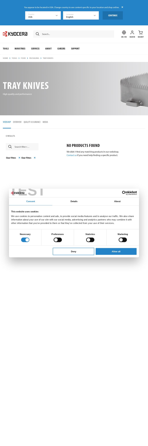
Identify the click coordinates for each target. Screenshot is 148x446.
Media (45, 122)
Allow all (116, 251)
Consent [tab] (30, 201)
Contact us (72, 155)
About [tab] (117, 201)
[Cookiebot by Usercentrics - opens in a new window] (124, 193)
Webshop (7, 122)
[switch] (58, 240)
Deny (73, 251)
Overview (17, 122)
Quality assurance (32, 122)
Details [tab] (74, 201)
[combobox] (43, 15)
